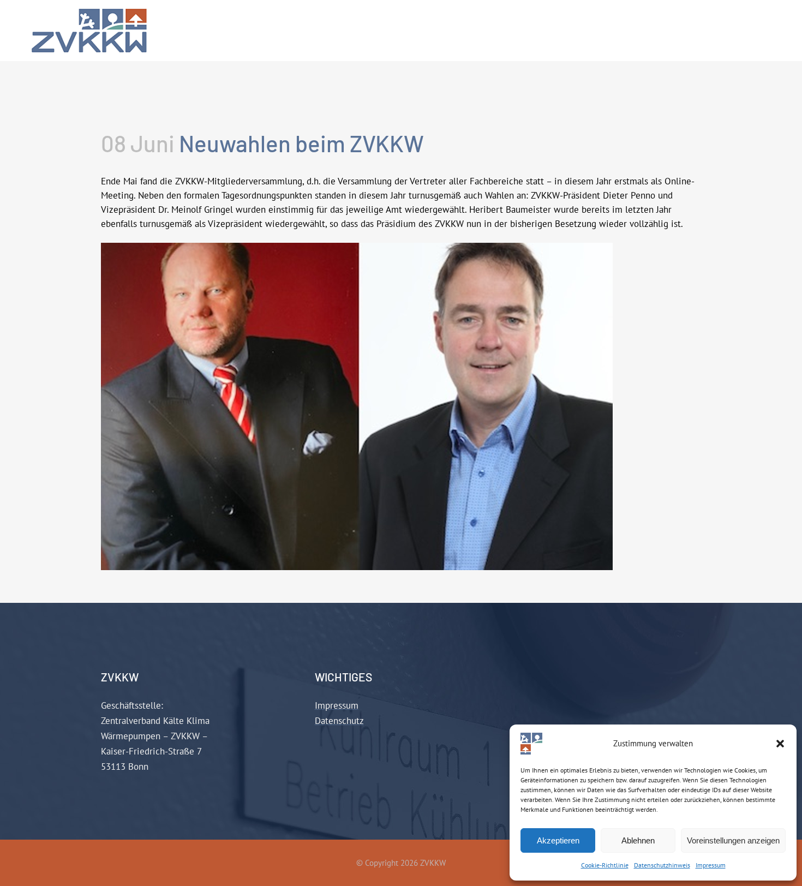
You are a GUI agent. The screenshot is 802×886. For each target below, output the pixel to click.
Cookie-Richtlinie (605, 865)
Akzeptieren (558, 840)
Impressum (711, 865)
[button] (780, 743)
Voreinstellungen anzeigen (733, 840)
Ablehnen (638, 840)
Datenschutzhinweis (662, 865)
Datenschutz (339, 721)
